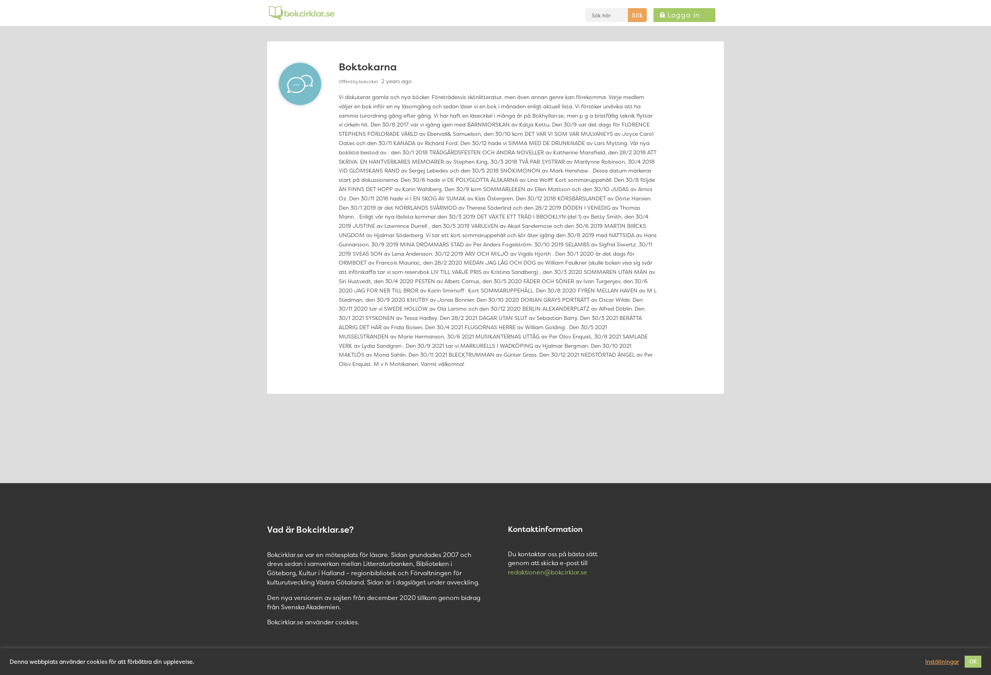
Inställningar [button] (942, 661)
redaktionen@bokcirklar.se (547, 572)
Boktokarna (368, 66)
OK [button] (973, 661)
